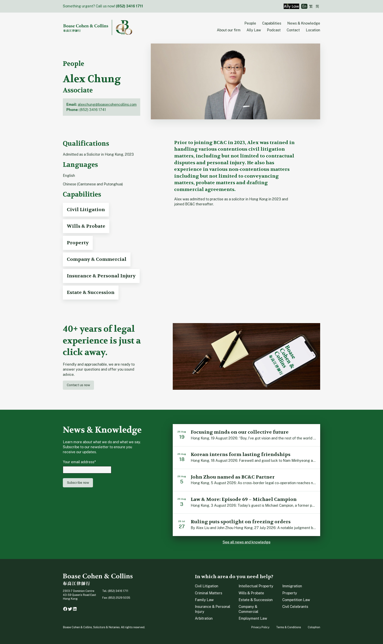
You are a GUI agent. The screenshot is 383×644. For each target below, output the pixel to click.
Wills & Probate (251, 593)
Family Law (204, 600)
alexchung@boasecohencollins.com (107, 104)
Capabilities (271, 23)
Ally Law (254, 30)
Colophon (314, 627)
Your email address (79, 462)
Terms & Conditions (288, 627)
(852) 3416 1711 (129, 6)
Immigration (292, 586)
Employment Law (253, 618)
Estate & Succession (256, 600)
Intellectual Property (256, 586)
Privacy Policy (260, 627)
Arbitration (204, 618)
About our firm (229, 30)
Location (313, 30)
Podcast (274, 30)
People (250, 23)
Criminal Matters (208, 593)
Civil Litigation (206, 586)
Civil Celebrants (295, 606)
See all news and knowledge (246, 542)
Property (289, 593)
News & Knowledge (303, 23)
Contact (293, 30)
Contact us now (78, 385)
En (304, 6)
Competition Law (296, 600)
